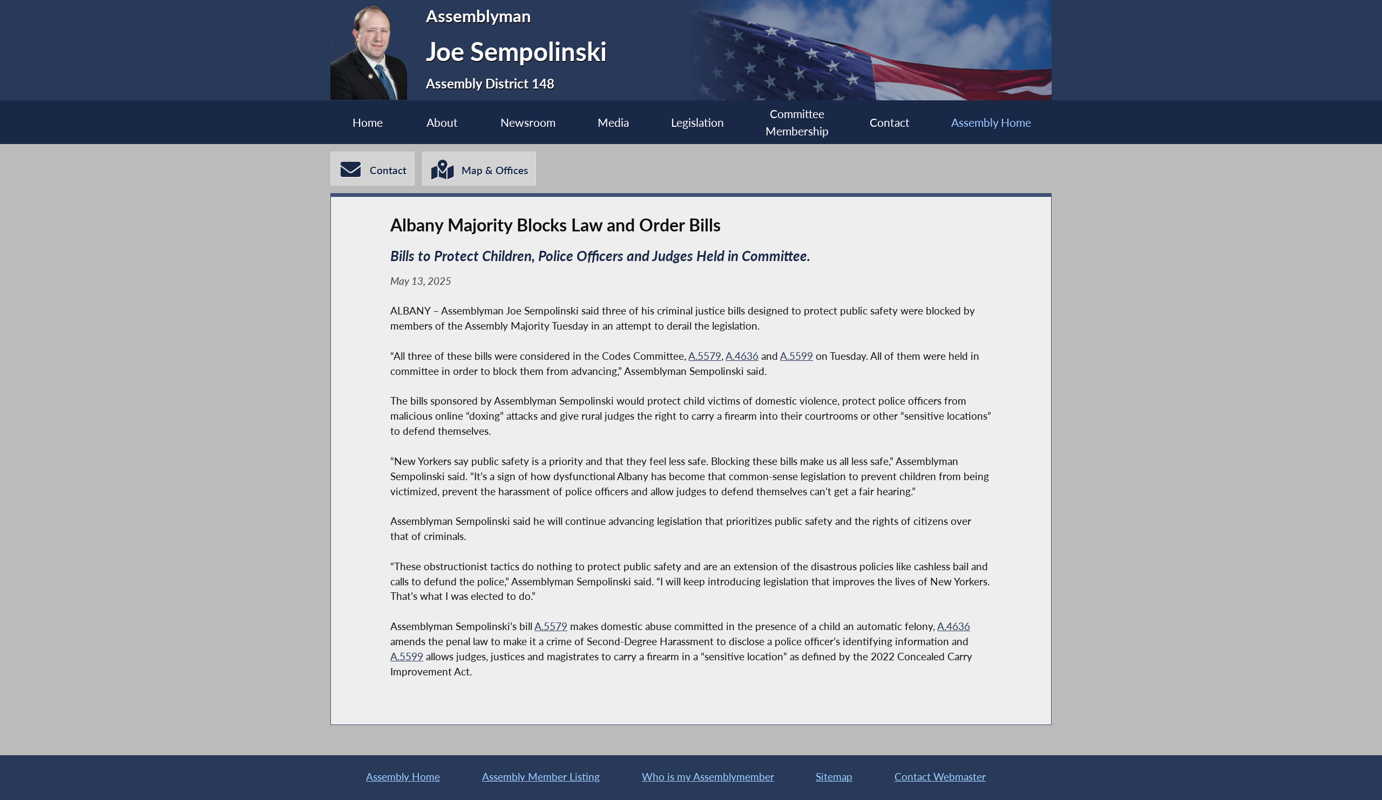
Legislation (697, 122)
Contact (890, 122)
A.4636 (742, 356)
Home (368, 122)
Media (613, 122)
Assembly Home (991, 122)
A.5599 (796, 356)
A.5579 (704, 356)
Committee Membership (797, 122)
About (442, 122)
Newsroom (527, 122)
